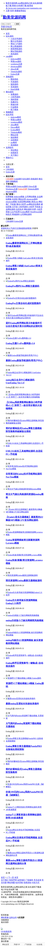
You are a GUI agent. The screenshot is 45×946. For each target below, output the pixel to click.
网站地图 (11, 882)
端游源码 (14, 84)
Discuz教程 (15, 127)
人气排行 (12, 228)
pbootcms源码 (16, 66)
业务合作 (13, 917)
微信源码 (9, 92)
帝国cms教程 (16, 120)
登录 (12, 11)
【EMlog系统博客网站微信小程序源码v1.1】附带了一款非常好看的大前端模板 (24, 405)
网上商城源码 (16, 46)
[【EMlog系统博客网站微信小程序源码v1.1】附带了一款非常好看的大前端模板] (25, 397)
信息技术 (20, 209)
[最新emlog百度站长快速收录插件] (20, 699)
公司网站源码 (26, 214)
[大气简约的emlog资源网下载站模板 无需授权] (25, 718)
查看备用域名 (20, 11)
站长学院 (9, 115)
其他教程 (14, 145)
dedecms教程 (16, 117)
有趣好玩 (14, 102)
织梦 (34, 209)
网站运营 (14, 135)
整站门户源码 (16, 44)
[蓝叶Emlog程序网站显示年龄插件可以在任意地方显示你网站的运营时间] (25, 318)
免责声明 (13, 880)
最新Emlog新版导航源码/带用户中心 (24, 360)
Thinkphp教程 (16, 132)
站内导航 (19, 882)
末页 (16, 877)
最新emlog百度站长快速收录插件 (22, 703)
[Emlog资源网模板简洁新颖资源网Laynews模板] (25, 535)
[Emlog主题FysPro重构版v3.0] (18, 338)
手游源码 (14, 82)
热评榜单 (28, 228)
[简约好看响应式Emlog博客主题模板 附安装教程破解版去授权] (25, 423)
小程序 (31, 207)
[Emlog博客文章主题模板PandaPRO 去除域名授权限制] (25, 741)
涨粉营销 (14, 99)
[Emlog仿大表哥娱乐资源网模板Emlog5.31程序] (25, 595)
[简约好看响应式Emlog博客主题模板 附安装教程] (25, 764)
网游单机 (14, 79)
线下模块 (14, 110)
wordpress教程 (16, 122)
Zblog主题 (32, 186)
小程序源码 (15, 97)
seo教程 (14, 142)
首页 (8, 34)
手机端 (37, 207)
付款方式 (35, 882)
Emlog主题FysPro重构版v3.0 (20, 343)
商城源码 (16, 214)
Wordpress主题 (12, 189)
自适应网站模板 (24, 202)
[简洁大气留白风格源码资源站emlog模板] (23, 489)
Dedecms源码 (22, 186)
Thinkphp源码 (16, 72)
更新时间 (5, 228)
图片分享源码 (16, 41)
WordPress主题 (36, 212)
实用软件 (9, 147)
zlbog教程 (15, 125)
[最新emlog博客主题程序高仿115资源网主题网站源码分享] (25, 855)
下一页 (11, 877)
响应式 (9, 214)
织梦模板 (9, 197)
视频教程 (9, 112)
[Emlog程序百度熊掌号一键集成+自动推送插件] (25, 658)
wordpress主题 (16, 64)
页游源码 (14, 87)
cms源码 (9, 56)
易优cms (34, 202)
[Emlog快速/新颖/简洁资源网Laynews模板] (24, 555)
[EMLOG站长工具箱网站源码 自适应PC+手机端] (25, 446)
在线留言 (14, 153)
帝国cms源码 (16, 61)
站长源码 (9, 36)
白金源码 (18, 179)
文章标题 (20, 228)
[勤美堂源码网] (13, 17)
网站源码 (28, 209)
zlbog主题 (15, 69)
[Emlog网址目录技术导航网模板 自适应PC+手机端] (25, 832)
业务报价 (21, 880)
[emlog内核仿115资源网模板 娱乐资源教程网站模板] (25, 635)
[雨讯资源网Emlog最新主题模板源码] (22, 575)
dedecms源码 (16, 59)
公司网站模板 (30, 197)
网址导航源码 (16, 51)
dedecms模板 (19, 197)
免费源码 (14, 94)
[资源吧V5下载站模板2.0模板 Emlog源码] (23, 678)
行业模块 (14, 107)
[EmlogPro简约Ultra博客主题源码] (20, 281)
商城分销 (14, 104)
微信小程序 (21, 204)
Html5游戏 (15, 89)
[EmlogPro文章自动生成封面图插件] (21, 298)
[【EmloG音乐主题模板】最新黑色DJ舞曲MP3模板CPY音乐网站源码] (25, 512)
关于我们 (14, 155)
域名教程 (14, 137)
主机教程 (14, 140)
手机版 (13, 204)
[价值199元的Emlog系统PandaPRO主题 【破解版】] (25, 787)
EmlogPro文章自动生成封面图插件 (23, 303)
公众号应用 (15, 212)
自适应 (15, 199)
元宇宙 (15, 207)
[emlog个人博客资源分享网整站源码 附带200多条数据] (25, 810)
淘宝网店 (14, 150)
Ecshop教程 (15, 130)
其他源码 (14, 54)
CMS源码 (10, 169)
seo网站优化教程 (33, 204)
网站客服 (5, 917)
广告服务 (29, 880)
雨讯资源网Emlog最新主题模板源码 (24, 580)
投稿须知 (27, 882)
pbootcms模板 (11, 202)
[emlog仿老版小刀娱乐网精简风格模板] (22, 615)
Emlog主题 (15, 74)
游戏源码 (9, 77)
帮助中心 (9, 158)
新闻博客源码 (16, 49)
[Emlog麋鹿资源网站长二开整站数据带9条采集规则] (25, 238)
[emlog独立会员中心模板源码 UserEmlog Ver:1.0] (25, 375)
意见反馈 (37, 880)
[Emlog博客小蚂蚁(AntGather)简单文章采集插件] (25, 261)
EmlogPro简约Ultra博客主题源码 (22, 286)
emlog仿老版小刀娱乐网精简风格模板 (25, 620)
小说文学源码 (16, 39)
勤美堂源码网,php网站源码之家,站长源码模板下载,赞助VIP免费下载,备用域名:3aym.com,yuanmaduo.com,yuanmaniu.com (24, 5)
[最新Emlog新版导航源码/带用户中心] (22, 355)
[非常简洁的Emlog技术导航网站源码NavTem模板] (25, 469)
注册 (8, 11)
